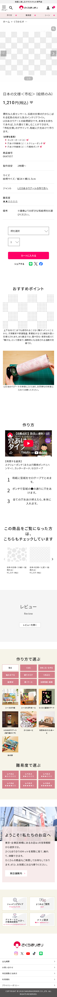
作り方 (9, 15)
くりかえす (19, 21)
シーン (47, 15)
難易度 (28, 15)
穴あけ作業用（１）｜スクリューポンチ (25, 143)
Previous (3, 53)
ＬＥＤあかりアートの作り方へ (33, 188)
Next (53, 53)
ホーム (6, 21)
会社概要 (6, 961)
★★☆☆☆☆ (10, 201)
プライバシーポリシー (10, 985)
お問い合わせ (7, 967)
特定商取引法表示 (9, 973)
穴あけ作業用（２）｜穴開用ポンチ (23, 146)
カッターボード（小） (16, 139)
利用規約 (6, 979)
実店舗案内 (16, 873)
